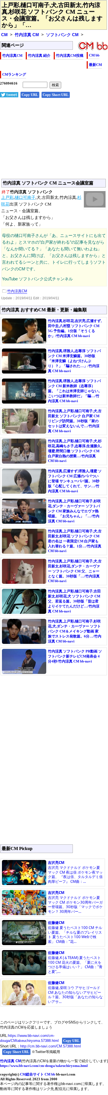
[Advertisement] (54, 141)
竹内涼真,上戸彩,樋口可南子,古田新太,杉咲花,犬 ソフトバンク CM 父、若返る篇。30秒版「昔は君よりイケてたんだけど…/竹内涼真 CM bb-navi (74, 601)
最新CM (95, 65)
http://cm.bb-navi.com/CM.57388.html (50, 1046)
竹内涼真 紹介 (39, 55)
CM (4, 35)
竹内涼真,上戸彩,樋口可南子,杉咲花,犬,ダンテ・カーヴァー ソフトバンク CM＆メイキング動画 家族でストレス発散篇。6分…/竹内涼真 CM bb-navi (74, 631)
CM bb (94, 55)
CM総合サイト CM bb (37, 1074)
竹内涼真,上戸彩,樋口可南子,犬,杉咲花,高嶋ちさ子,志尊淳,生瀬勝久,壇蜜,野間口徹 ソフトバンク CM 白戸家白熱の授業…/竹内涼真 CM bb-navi (75, 451)
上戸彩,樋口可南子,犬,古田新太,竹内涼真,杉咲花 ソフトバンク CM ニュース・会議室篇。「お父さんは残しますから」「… (52, 15)
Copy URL (30, 95)
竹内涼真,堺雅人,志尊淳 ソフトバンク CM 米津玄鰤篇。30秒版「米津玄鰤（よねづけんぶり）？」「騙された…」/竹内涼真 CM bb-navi (74, 361)
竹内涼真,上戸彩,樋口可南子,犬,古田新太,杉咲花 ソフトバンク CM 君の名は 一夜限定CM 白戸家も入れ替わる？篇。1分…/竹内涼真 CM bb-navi (75, 541)
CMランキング (14, 74)
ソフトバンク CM (62, 35)
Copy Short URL (56, 95)
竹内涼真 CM (27, 35)
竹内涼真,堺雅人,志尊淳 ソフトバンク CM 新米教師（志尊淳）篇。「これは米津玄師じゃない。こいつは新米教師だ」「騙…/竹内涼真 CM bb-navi (75, 391)
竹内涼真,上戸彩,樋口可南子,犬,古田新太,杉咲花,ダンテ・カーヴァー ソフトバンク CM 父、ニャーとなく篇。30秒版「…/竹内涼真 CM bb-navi (75, 571)
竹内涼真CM (12, 55)
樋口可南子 (25, 197)
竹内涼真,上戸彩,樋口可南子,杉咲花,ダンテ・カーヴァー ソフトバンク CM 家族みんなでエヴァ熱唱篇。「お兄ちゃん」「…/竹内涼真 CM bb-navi (74, 511)
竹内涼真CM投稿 (69, 55)
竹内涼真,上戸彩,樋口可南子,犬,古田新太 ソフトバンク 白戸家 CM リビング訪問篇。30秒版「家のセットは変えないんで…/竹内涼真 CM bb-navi (75, 421)
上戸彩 (7, 197)
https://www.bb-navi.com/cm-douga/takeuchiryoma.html (44, 1066)
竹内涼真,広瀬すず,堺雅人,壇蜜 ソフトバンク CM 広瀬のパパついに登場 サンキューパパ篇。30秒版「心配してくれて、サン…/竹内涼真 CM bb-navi (75, 481)
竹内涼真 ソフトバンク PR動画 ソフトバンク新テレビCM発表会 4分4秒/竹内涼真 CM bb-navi (75, 656)
